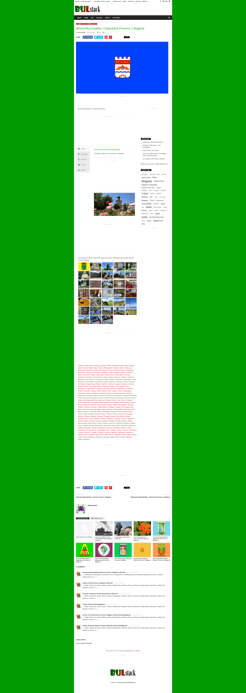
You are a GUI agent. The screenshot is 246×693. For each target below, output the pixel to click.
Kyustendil (90, 400)
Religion (156, 210)
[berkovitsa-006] (95, 275)
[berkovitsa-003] (119, 266)
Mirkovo (109, 404)
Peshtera (113, 411)
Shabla (118, 421)
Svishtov (123, 428)
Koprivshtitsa (118, 395)
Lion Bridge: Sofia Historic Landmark (154, 159)
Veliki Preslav (99, 434)
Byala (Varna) (110, 375)
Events (152, 193)
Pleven (130, 411)
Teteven (93, 430)
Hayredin (87, 391)
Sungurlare (101, 428)
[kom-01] (84, 319)
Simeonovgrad (82, 423)
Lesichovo (102, 400)
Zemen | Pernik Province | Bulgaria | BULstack (98, 583)
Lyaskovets (87, 402)
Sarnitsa (91, 421)
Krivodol (112, 398)
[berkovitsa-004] (131, 266)
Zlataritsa (129, 437)
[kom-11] (119, 293)
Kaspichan (122, 393)
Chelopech (81, 377)
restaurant (162, 210)
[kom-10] (95, 311)
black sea (164, 174)
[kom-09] (119, 284)
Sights (107, 18)
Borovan (117, 370)
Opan (104, 409)
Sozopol (85, 425)
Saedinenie (110, 418)
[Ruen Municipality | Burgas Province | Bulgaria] (123, 550)
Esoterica (116, 18)
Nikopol (118, 407)
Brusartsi (87, 375)
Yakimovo (99, 437)
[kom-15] (107, 302)
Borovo (123, 370)
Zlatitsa (80, 439)
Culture (145, 193)
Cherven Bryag (108, 377)
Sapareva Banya (83, 421)
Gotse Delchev (91, 388)
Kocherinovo (109, 395)
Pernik (100, 411)
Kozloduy (94, 398)
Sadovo (103, 418)
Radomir (87, 416)
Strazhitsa (132, 425)
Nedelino (80, 407)
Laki (96, 400)
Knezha (101, 395)
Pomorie (97, 414)
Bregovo (123, 372)
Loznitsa (129, 400)
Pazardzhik (93, 411)
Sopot (80, 425)
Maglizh (115, 402)
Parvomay (127, 409)
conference (163, 190)
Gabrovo (117, 384)
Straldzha (124, 425)
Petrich (120, 411)
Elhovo (99, 384)
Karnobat (115, 393)
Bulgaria (147, 181)
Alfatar (87, 365)
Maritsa (80, 404)
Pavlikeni (86, 411)
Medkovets (87, 404)
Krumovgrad (120, 398)
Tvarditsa (107, 432)
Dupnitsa (131, 381)
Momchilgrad (122, 404)
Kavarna (129, 393)
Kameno (88, 393)
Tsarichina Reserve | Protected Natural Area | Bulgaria (141, 538)
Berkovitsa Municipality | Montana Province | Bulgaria (150, 497)
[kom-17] (84, 293)
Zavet (117, 437)
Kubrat (133, 398)
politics (150, 210)
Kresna (101, 398)
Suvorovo (109, 428)
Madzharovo (108, 402)
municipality (146, 204)
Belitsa (101, 368)
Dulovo (126, 381)
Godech (112, 386)
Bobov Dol (98, 370)
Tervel (88, 430)
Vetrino (135, 434)
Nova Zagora (126, 407)
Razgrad (107, 416)
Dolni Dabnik (98, 381)
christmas (144, 190)
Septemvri (106, 421)
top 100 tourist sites (156, 217)
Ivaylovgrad (127, 391)
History (99, 18)
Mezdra (94, 404)
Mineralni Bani (102, 404)
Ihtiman (104, 391)
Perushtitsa (106, 411)
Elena (93, 384)
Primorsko (122, 414)
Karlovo (109, 393)
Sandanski (130, 418)
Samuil (124, 418)
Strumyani (87, 428)
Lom (118, 400)
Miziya (115, 404)
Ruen (86, 418)
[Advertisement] (137, 9)
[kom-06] (131, 302)
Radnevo (81, 416)
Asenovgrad (115, 365)
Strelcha (80, 428)
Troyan (119, 430)
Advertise (131, 1)
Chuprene (130, 377)
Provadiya (129, 414)
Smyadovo (126, 423)
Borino (112, 370)
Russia (151, 213)
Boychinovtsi (82, 372)
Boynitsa (89, 372)
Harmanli (130, 388)
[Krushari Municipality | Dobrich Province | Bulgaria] (142, 550)
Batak (90, 368)
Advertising (145, 174)
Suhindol (94, 428)
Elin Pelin (105, 384)
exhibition (158, 193)
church (150, 190)
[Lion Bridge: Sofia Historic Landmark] (123, 528)
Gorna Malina (120, 386)
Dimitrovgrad (99, 379)
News (79, 18)
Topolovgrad (101, 430)
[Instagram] (163, 1)
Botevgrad (130, 370)
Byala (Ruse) (100, 375)
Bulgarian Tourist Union (148, 187)
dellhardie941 (81, 32)
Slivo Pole (112, 423)
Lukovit (80, 402)
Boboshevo (90, 370)
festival (144, 197)
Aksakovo (81, 365)
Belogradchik (108, 368)
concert (156, 190)
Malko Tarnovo (130, 402)
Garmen (131, 384)
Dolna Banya (127, 379)
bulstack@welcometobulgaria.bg (126, 682)
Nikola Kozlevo (102, 407)
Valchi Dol (130, 432)
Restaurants (145, 213)
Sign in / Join (117, 1)
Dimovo (106, 379)
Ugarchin (114, 432)
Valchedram (121, 432)
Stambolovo (107, 425)
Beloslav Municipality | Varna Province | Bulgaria (93, 497)
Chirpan (123, 377)
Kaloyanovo (81, 393)
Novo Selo (86, 409)
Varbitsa (80, 434)
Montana (130, 404)
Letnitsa (108, 400)
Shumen (124, 421)
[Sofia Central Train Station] (84, 528)
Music (163, 204)
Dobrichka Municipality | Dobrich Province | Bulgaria (161, 559)
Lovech (123, 400)
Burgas (93, 375)
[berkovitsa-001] (95, 266)
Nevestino (94, 407)
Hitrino (99, 391)
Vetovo (129, 434)
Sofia (144, 217)
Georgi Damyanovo (95, 386)
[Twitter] (169, 1)
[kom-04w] (131, 311)
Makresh (122, 402)
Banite (80, 368)
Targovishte (81, 430)
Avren (122, 365)
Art (158, 174)
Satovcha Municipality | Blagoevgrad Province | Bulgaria (83, 560)
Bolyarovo (106, 370)
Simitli (90, 423)
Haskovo (80, 391)
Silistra (130, 421)
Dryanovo (119, 381)
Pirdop (125, 411)
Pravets (115, 414)
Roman (127, 416)
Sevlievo (112, 421)
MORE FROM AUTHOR (97, 518)
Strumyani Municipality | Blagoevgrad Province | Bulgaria (160, 538)
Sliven (100, 423)
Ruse (91, 418)
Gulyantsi (106, 388)
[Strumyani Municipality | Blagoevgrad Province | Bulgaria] (161, 528)
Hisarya (93, 391)
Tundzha (94, 432)
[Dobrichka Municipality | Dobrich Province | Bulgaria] (161, 550)
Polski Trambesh (89, 414)
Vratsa (85, 437)
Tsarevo (81, 432)
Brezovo (80, 375)
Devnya (91, 379)
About (125, 1)
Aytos (127, 365)
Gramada (100, 388)
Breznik (129, 372)
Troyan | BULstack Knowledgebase (94, 604)
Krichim (106, 398)
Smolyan (119, 423)
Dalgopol (80, 379)
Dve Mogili (81, 384)
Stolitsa (132, 423)
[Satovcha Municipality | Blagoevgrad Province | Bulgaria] (84, 550)
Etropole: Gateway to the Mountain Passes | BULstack (100, 593)
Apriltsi (104, 365)
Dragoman (112, 381)
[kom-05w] (119, 302)
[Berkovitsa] (84, 266)
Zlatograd (87, 439)
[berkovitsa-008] (119, 275)
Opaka (99, 409)
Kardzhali (103, 393)
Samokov (118, 418)
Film (151, 197)
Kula (84, 400)
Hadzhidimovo (121, 388)
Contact (144, 1)
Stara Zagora (116, 425)
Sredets (91, 425)
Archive (138, 1)
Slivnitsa (105, 423)
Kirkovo (95, 395)
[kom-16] (131, 284)
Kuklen (80, 400)
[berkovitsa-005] (84, 275)
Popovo (103, 414)
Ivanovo (120, 391)
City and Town (84, 24)
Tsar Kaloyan (133, 430)
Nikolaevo (112, 407)
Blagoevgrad (82, 370)
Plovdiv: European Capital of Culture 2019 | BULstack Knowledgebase (105, 625)
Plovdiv (80, 414)
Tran (107, 430)
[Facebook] (160, 1)
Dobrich (112, 379)
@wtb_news (134, 651)
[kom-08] (107, 293)
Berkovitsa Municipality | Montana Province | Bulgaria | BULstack (104, 572)
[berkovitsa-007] (107, 275)
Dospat (105, 381)
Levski (114, 400)
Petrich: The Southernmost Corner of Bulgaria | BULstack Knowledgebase (107, 615)
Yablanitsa (91, 437)
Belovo (122, 368)
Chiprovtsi (117, 377)
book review (146, 177)
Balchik (132, 365)
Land (86, 18)
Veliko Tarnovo (109, 434)
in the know (159, 200)
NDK (143, 207)
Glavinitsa (106, 386)
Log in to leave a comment (84, 643)
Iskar (109, 391)
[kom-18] (95, 293)
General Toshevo (83, 386)
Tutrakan (100, 432)
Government (162, 197)
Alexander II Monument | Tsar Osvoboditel (152, 146)
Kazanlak (89, 395)
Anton (92, 365)
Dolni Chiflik (89, 381)
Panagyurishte (118, 409)
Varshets (91, 434)
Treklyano (113, 430)
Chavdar (127, 375)
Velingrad (118, 434)
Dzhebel (88, 384)
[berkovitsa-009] (131, 275)
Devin (86, 379)
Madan (101, 402)
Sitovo (95, 423)
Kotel (80, 398)
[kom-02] (107, 319)
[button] (169, 18)
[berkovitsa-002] (107, 266)
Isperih (114, 391)
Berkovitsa (128, 368)
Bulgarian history (159, 181)
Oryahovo (110, 409)
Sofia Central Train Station (151, 150)
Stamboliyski (99, 425)
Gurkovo (113, 388)
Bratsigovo (105, 372)
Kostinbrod (133, 395)
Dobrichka (119, 379)
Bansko (85, 368)
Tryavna (125, 430)
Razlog (113, 416)
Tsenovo (87, 432)
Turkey (143, 220)
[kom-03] (84, 284)
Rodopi (122, 416)
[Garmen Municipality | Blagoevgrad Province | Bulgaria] (104, 550)
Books (154, 177)
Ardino (109, 365)
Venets (124, 434)
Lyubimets (95, 402)
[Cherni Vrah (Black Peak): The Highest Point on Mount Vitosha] (104, 528)
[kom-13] (131, 293)
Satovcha (98, 421)
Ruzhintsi (97, 418)
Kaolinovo (96, 393)
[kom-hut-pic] (107, 284)
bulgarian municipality (149, 185)
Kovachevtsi (87, 398)
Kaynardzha (81, 395)
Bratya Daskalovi (114, 372)
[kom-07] (95, 284)
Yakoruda (106, 437)
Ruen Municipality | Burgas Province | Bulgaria (122, 559)
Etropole (111, 384)
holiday (152, 200)
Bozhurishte (97, 372)
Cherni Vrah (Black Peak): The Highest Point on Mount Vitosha (154, 154)
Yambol (112, 437)
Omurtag (93, 409)
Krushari (127, 398)
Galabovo (125, 384)
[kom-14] (84, 302)
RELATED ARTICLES (83, 518)
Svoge (129, 428)
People (165, 207)
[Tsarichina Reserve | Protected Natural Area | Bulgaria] (142, 528)
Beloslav (116, 368)
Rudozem (81, 418)
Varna (86, 434)
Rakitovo (93, 416)
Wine (143, 224)
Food (156, 197)
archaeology (152, 174)
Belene (96, 368)
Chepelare (89, 377)
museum (156, 203)
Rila (117, 416)
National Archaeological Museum (153, 142)
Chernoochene (97, 377)
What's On (158, 221)
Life (92, 18)
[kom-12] (95, 302)
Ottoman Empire (157, 207)
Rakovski (100, 416)
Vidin (80, 437)
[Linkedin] (166, 1)
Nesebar (87, 407)
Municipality (93, 24)
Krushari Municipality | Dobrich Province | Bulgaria (142, 559)
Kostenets (126, 395)
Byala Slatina (119, 375)
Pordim (109, 414)
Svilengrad (116, 428)
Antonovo (98, 365)
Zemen (122, 437)
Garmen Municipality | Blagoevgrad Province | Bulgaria (102, 560)
